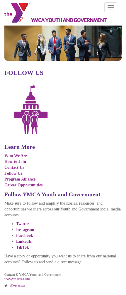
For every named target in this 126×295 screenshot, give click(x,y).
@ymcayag (17, 285)
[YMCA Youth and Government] (15, 13)
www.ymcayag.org (17, 278)
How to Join (15, 161)
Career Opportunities (23, 185)
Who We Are (15, 156)
